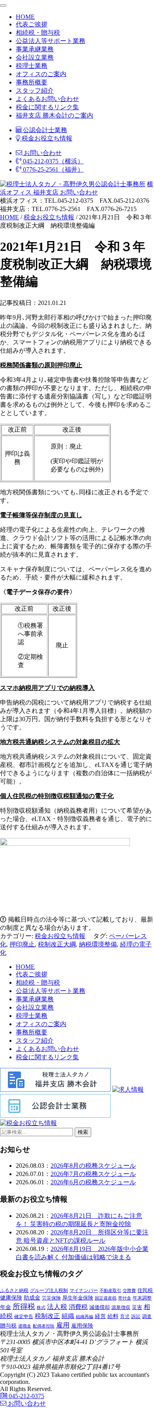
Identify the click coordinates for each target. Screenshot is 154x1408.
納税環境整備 (98, 944)
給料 (112, 1316)
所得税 (24, 1306)
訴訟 (136, 1316)
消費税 (78, 1307)
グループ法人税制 (49, 1290)
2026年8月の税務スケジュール (93, 1165)
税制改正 (47, 1316)
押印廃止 (22, 944)
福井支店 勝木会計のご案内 (54, 115)
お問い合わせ (42, 153)
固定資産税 (105, 1298)
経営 (100, 1316)
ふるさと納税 (14, 1290)
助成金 (32, 1298)
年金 (5, 1307)
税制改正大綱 (57, 944)
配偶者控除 (43, 1326)
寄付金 (124, 1298)
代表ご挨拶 (31, 24)
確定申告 (23, 1316)
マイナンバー (83, 1290)
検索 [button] (83, 1132)
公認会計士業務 (44, 130)
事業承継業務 (35, 49)
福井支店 (45, 192)
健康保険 (11, 1297)
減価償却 (99, 1307)
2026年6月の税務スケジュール (93, 1182)
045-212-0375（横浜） (52, 161)
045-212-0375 (25, 1396)
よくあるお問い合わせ (47, 98)
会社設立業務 (35, 57)
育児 (125, 1316)
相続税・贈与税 (38, 32)
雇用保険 (82, 1326)
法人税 (57, 1307)
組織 (68, 1316)
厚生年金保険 (77, 1298)
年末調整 (142, 1298)
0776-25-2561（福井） (52, 169)
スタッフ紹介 (35, 90)
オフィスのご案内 (41, 74)
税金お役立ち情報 (46, 138)
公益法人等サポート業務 (50, 40)
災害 (137, 1307)
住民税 (145, 1290)
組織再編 (84, 1316)
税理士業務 (31, 65)
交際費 (129, 1290)
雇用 (62, 1325)
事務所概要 (31, 82)
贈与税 (8, 1325)
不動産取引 (110, 1290)
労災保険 (51, 1298)
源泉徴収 (120, 1307)
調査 (147, 1316)
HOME (25, 16)
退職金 (24, 1326)
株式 (41, 1307)
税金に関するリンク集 (47, 107)
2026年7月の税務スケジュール (93, 1174)
